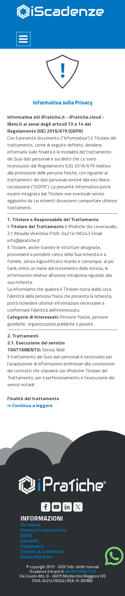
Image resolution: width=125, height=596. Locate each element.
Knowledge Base (36, 556)
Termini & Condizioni (42, 551)
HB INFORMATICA (80, 571)
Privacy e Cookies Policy (43, 530)
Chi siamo (30, 524)
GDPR (26, 535)
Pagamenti (32, 546)
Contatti (29, 540)
